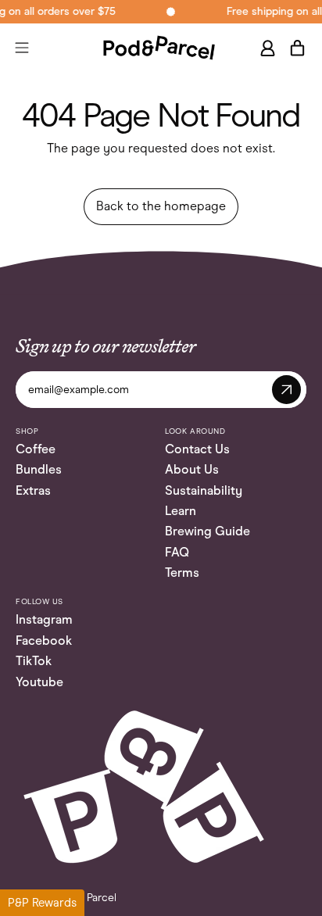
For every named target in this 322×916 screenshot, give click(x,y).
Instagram (44, 619)
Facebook (44, 640)
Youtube (39, 681)
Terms (182, 572)
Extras (33, 490)
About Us (192, 469)
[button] (42, 902)
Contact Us (197, 449)
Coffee (35, 449)
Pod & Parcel (86, 897)
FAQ (177, 552)
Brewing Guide (207, 531)
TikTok (34, 660)
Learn (180, 510)
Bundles (39, 469)
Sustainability (203, 490)
